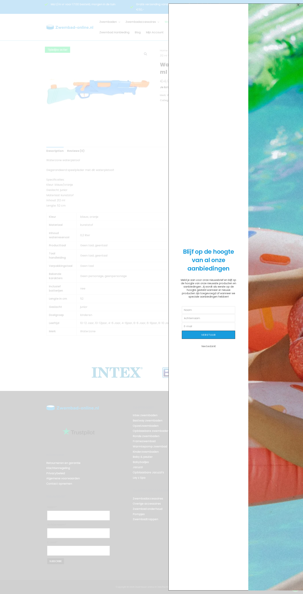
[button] (298, 5)
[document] (151, 297)
